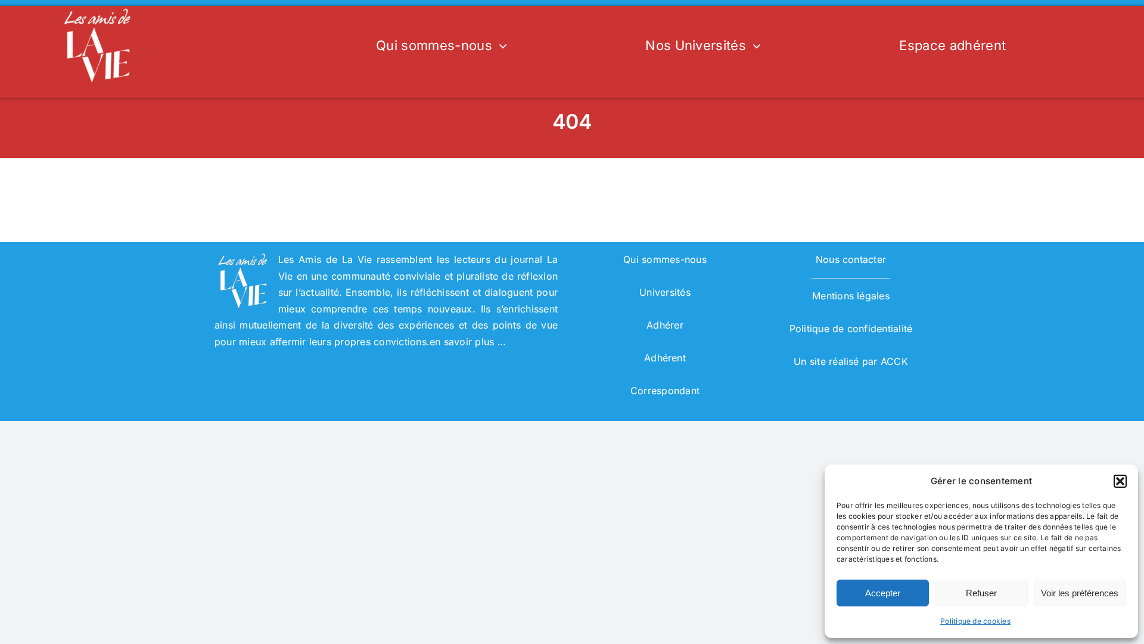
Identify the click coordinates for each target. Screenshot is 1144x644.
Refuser (981, 593)
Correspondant (665, 391)
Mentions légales (851, 296)
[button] (1120, 481)
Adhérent (665, 358)
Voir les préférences (1079, 593)
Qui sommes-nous (665, 259)
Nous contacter (851, 259)
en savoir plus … (468, 342)
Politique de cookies (975, 621)
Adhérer (664, 325)
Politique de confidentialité (851, 329)
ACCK (894, 361)
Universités (665, 292)
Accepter (882, 593)
